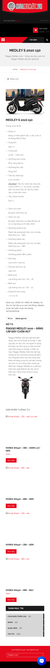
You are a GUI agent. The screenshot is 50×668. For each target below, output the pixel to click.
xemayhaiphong (12, 311)
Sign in (18, 21)
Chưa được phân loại (17, 616)
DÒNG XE (19, 302)
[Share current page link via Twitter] (10, 75)
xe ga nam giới (12, 308)
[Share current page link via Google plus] (13, 75)
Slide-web (12, 628)
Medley (36, 302)
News (10, 622)
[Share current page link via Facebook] (7, 75)
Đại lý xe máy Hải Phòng (26, 305)
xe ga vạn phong (26, 308)
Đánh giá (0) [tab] (21, 318)
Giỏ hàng (43, 29)
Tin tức (11, 634)
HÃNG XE (28, 302)
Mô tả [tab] (10, 318)
